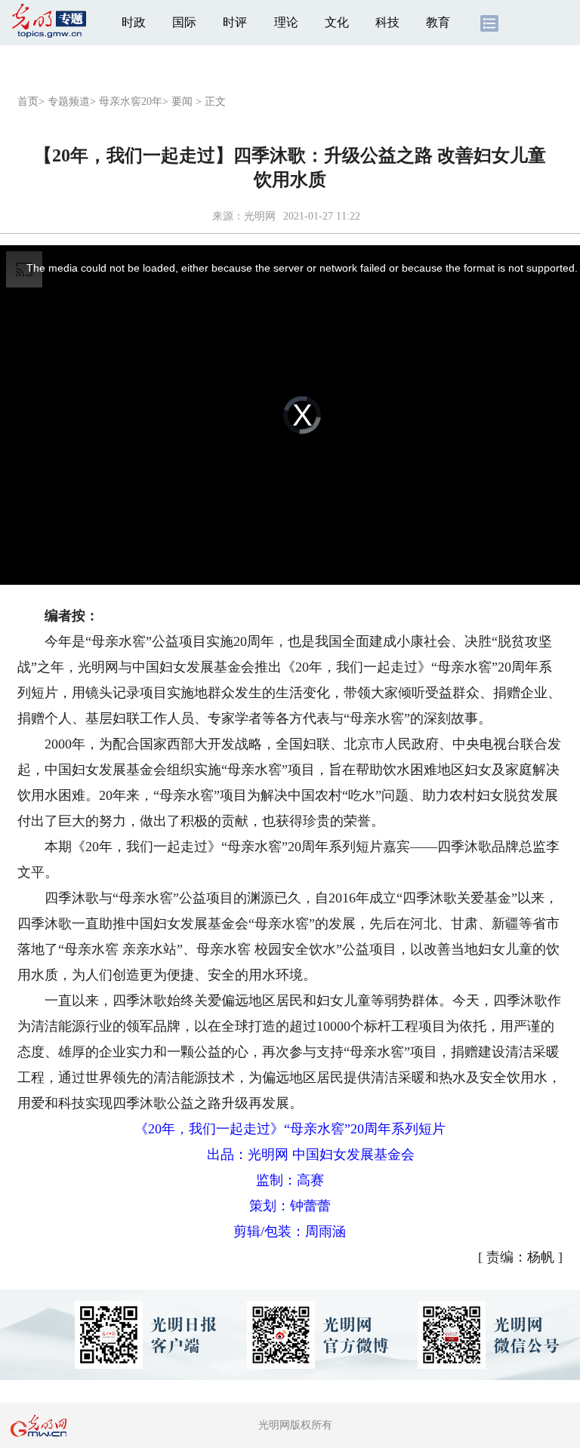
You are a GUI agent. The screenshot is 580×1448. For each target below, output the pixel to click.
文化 (337, 22)
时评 (235, 22)
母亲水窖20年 (130, 101)
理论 (286, 22)
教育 (438, 22)
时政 (134, 22)
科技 (387, 22)
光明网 (260, 216)
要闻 (182, 101)
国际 (184, 22)
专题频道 (69, 101)
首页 (28, 101)
